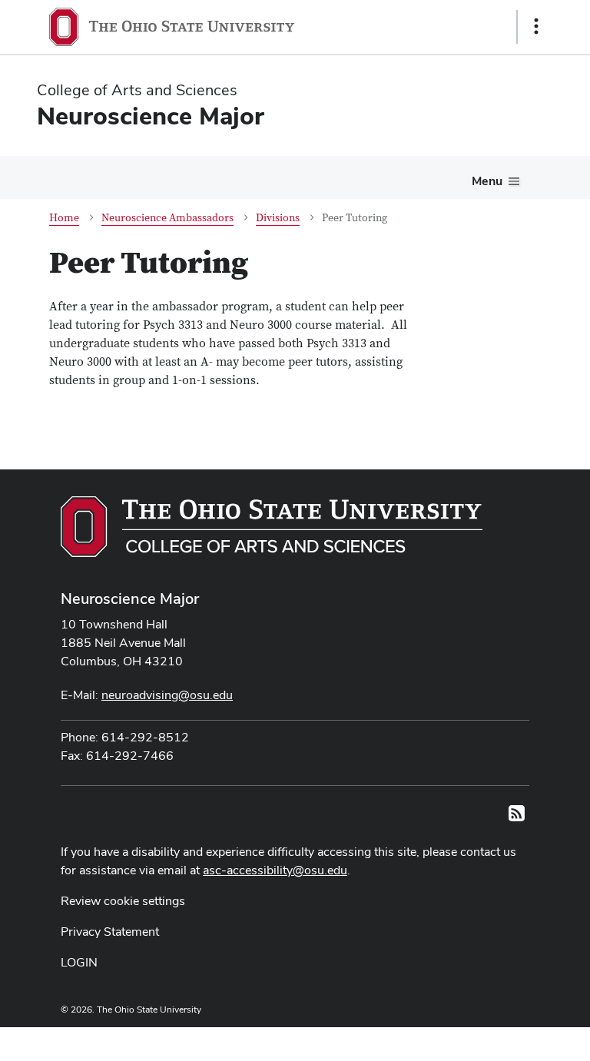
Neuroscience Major (130, 598)
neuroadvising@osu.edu (167, 695)
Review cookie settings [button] (123, 901)
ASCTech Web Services (481, 1040)
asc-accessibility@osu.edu (275, 870)
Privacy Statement (110, 931)
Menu (487, 181)
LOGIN (79, 962)
